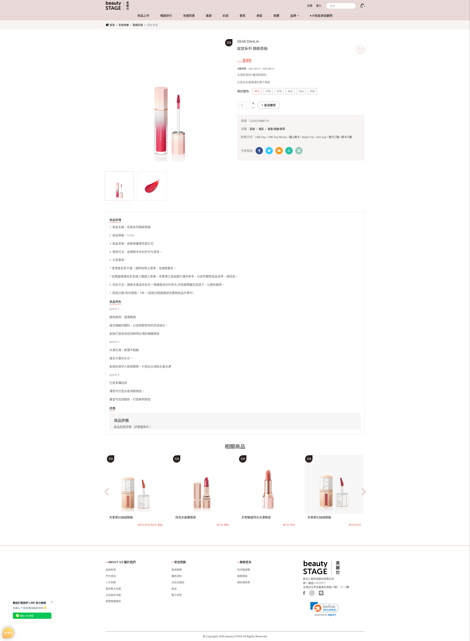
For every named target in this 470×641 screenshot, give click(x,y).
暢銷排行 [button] (166, 16)
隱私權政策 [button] (243, 582)
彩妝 (226, 16)
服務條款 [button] (242, 576)
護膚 (209, 16)
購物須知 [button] (176, 576)
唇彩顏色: (243, 91)
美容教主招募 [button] (113, 588)
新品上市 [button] (143, 16)
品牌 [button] (293, 16)
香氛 (242, 16)
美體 (276, 16)
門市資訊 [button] (111, 576)
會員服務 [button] (176, 569)
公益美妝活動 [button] (113, 595)
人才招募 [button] (111, 582)
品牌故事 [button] (111, 569)
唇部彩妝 (138, 25)
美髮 (259, 16)
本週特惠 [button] (189, 16)
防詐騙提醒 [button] (243, 569)
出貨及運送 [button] (177, 582)
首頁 (112, 25)
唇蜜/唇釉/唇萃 (276, 129)
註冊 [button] (309, 5)
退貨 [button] (174, 588)
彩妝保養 (124, 25)
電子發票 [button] (176, 595)
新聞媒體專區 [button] (113, 601)
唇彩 (261, 129)
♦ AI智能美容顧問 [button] (321, 16)
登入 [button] (318, 5)
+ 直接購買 (268, 105)
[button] (119, 186)
